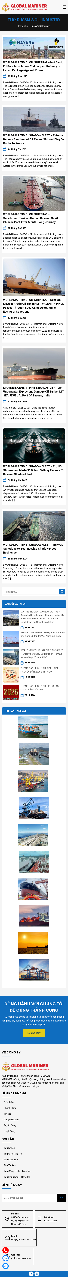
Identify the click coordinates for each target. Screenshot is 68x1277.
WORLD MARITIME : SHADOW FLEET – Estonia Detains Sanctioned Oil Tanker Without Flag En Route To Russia (33, 139)
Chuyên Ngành (11, 1119)
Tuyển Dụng (10, 1125)
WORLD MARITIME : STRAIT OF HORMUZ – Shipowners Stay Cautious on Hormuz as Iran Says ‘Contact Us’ (42, 654)
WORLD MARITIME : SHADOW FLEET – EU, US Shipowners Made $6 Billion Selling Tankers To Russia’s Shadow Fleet (33, 470)
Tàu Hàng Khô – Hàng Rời (17, 1177)
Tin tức (7, 1113)
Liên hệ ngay (34, 1033)
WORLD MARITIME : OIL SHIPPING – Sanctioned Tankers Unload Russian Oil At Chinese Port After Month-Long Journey (30, 218)
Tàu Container (11, 1159)
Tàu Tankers (10, 1165)
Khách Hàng (10, 1108)
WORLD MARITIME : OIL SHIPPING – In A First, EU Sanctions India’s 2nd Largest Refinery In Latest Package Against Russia (33, 66)
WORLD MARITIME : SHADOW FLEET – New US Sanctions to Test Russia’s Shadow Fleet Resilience (33, 548)
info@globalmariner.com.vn (23, 1239)
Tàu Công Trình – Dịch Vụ (17, 1171)
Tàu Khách (9, 1148)
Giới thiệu (9, 1102)
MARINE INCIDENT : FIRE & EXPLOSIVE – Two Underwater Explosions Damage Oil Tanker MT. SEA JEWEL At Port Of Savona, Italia (33, 391)
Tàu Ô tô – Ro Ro (13, 1153)
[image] (34, 47)
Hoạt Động (10, 1131)
